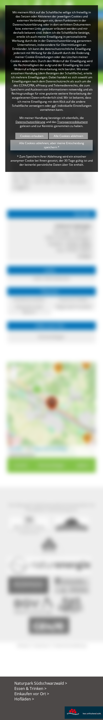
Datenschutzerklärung (30, 122)
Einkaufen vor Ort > (31, 693)
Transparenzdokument (72, 122)
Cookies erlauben (31, 136)
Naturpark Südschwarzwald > (40, 683)
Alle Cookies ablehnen (68, 136)
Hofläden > (24, 699)
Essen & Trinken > (30, 688)
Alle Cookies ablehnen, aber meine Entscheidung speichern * (51, 145)
